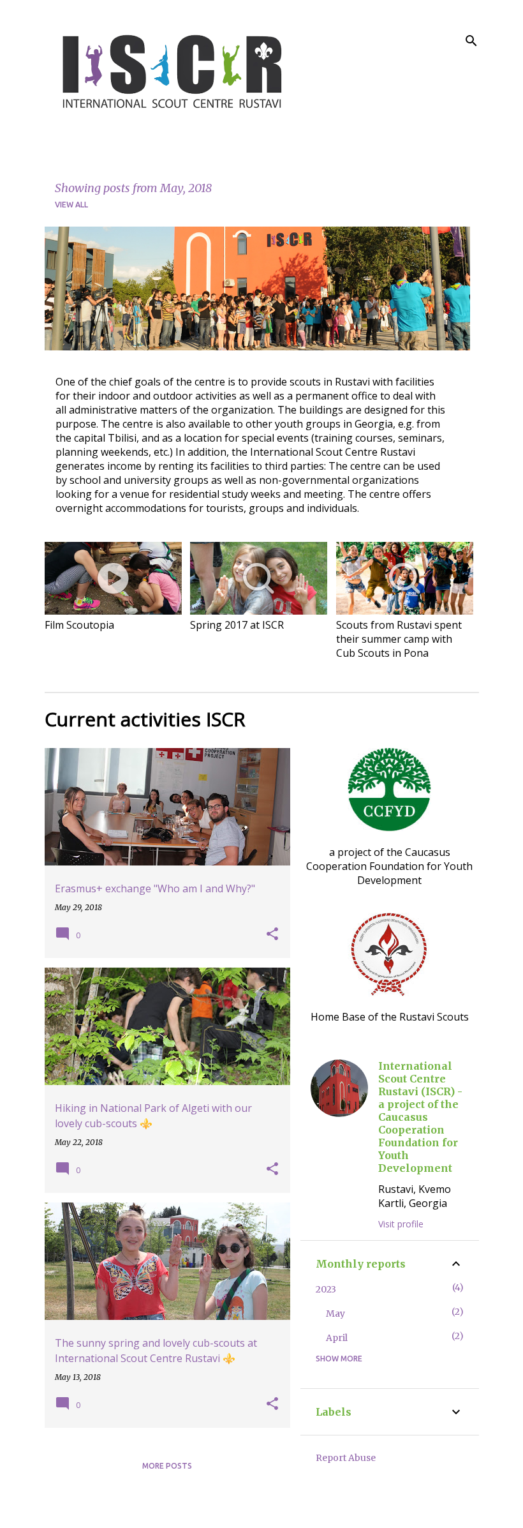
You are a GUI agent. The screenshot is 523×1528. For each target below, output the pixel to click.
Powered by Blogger (269, 1510)
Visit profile (401, 1224)
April (337, 1338)
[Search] (471, 41)
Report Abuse (346, 1458)
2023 (326, 1289)
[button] (272, 934)
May (335, 1313)
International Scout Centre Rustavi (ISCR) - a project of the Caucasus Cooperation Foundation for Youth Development (420, 1117)
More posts (167, 1466)
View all (71, 204)
